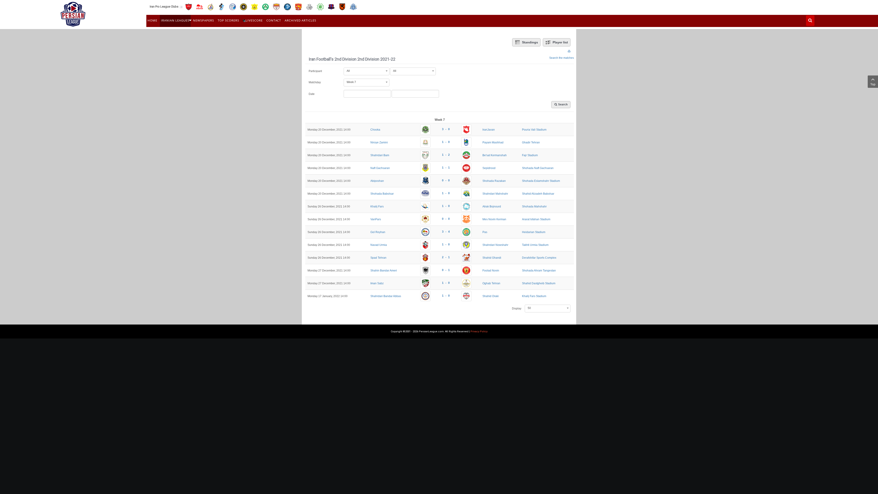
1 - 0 (446, 142)
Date (312, 94)
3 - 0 (446, 129)
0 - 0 (446, 180)
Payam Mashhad (492, 142)
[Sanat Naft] (254, 6)
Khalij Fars (377, 206)
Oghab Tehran (491, 283)
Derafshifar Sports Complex (539, 257)
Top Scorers (228, 20)
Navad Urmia (378, 245)
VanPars (375, 219)
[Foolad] (276, 6)
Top (872, 84)
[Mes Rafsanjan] (342, 6)
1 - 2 (446, 154)
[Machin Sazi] (320, 6)
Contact (273, 20)
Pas (484, 232)
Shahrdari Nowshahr (495, 245)
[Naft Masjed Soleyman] (210, 6)
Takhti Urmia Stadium (535, 245)
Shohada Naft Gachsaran (538, 168)
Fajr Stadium (530, 155)
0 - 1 (446, 270)
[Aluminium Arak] (353, 6)
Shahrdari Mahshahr (495, 193)
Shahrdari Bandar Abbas (385, 296)
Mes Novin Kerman (494, 219)
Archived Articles (300, 20)
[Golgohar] (287, 6)
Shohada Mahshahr (534, 206)
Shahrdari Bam (379, 155)
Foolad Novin (490, 270)
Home (152, 20)
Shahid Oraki (490, 296)
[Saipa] (309, 6)
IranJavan (488, 129)
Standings (530, 42)
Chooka (375, 129)
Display (516, 308)
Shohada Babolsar (382, 193)
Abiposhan (377, 181)
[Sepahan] (243, 6)
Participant (315, 71)
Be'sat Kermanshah (494, 155)
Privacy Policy (479, 331)
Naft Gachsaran (380, 168)
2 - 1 (446, 257)
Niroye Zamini (379, 142)
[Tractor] (199, 6)
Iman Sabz (377, 283)
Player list (560, 42)
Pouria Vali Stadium (534, 129)
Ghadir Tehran (531, 142)
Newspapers (203, 20)
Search (562, 104)
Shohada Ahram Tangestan (539, 270)
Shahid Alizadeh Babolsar (538, 193)
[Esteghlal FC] (232, 6)
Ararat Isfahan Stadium (536, 219)
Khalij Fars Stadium (534, 296)
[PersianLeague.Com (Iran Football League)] (73, 13)
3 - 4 (446, 231)
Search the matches (561, 57)
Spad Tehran (378, 257)
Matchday (315, 82)
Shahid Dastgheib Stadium (538, 283)
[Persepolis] (188, 6)
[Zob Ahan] (265, 6)
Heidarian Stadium (533, 232)
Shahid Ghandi (491, 257)
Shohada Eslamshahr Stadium (541, 181)
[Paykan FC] (221, 6)
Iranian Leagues (175, 20)
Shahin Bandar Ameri (383, 270)
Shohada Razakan (494, 181)
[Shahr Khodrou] (298, 6)
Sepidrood (488, 168)
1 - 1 (446, 167)
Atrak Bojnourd (491, 206)
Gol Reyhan (377, 232)
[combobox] (366, 71)
